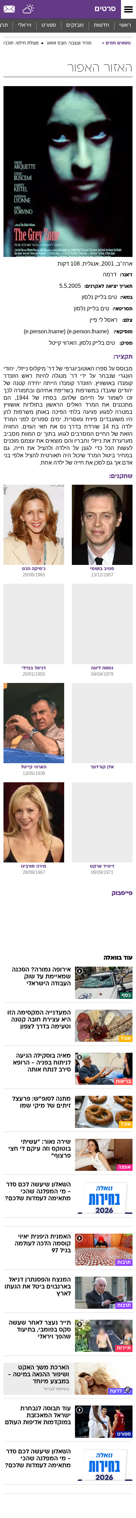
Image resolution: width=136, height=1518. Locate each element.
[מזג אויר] (29, 9)
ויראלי (24, 25)
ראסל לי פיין (104, 320)
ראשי (125, 25)
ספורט (48, 25)
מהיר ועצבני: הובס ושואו (69, 43)
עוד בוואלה (118, 958)
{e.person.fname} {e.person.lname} (67, 331)
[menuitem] (101, 26)
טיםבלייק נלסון (99, 297)
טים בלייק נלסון (98, 343)
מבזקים (75, 25)
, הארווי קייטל (64, 343)
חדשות (101, 25)
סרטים (105, 9)
